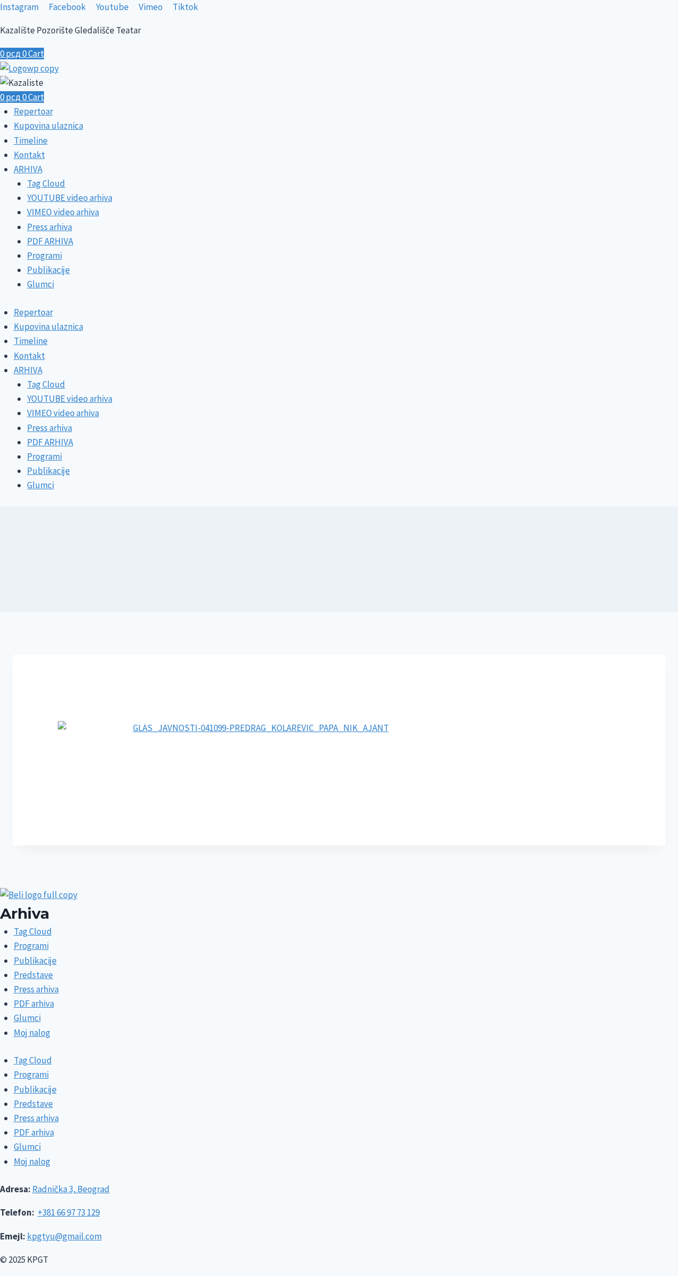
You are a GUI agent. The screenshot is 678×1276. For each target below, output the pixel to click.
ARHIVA (28, 169)
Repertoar (33, 111)
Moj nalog (32, 1033)
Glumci (40, 284)
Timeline (31, 140)
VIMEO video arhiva (63, 212)
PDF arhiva (34, 1003)
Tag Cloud (46, 183)
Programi (44, 255)
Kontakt (29, 155)
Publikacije (48, 270)
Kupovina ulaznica (48, 125)
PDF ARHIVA (50, 241)
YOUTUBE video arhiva (69, 198)
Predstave (33, 975)
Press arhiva (49, 227)
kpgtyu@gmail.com (64, 1236)
